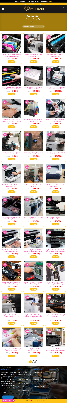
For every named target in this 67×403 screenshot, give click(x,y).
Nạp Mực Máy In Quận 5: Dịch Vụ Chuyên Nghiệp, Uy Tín (55, 185)
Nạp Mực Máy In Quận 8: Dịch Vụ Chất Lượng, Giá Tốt (55, 218)
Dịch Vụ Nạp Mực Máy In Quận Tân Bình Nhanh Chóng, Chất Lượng (11, 88)
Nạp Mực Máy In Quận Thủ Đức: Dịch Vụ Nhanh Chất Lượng (11, 315)
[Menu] (3, 9)
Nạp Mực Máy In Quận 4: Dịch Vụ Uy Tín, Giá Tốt (33, 185)
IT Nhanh (32, 401)
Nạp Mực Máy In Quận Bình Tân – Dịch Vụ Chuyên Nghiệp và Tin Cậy (33, 250)
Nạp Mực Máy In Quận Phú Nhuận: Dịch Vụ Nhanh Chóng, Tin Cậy (33, 283)
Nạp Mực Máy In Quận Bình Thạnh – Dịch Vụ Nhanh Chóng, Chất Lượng (55, 250)
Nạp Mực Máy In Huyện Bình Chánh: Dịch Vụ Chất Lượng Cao (55, 88)
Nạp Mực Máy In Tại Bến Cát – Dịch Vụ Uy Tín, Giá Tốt (55, 315)
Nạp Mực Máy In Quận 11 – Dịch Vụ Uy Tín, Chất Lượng (55, 153)
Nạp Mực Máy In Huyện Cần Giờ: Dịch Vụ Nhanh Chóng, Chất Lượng (11, 120)
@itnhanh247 (25, 390)
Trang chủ (28, 19)
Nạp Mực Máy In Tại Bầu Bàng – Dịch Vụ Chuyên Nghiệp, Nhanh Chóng (33, 316)
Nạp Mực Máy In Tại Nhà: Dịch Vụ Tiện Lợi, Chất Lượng (33, 349)
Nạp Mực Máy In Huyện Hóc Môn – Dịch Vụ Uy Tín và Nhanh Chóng (33, 120)
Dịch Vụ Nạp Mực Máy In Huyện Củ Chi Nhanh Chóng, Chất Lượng (11, 55)
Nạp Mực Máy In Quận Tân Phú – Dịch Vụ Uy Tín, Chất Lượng (55, 283)
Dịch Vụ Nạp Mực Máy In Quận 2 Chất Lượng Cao (55, 55)
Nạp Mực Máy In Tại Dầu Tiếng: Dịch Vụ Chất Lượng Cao (11, 349)
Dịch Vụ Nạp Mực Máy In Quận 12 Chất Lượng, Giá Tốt (33, 55)
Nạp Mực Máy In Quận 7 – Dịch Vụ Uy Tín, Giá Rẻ (33, 218)
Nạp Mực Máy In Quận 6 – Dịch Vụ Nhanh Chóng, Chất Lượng (11, 218)
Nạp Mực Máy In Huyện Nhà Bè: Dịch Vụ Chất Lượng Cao (55, 120)
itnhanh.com (25, 386)
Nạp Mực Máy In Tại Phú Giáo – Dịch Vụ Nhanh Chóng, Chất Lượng (55, 349)
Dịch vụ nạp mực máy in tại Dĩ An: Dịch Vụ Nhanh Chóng (33, 88)
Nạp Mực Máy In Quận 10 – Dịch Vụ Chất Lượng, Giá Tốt (33, 153)
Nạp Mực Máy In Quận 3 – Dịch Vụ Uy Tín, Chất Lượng (11, 185)
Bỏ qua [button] (50, 1)
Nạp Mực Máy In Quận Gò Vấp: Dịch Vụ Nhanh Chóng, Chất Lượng (11, 283)
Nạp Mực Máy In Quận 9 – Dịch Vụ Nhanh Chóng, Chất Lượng (11, 250)
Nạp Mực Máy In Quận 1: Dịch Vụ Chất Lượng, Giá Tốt (11, 153)
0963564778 (6, 400)
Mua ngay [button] (11, 61)
